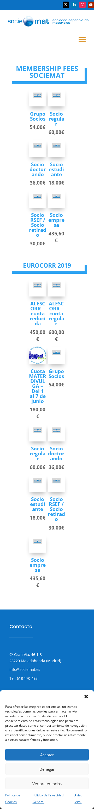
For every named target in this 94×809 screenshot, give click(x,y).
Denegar (47, 769)
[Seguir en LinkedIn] (74, 5)
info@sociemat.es (24, 669)
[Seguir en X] (66, 5)
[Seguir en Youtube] (91, 5)
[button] (86, 696)
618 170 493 (27, 678)
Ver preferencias (47, 783)
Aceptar (47, 754)
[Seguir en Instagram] (82, 5)
